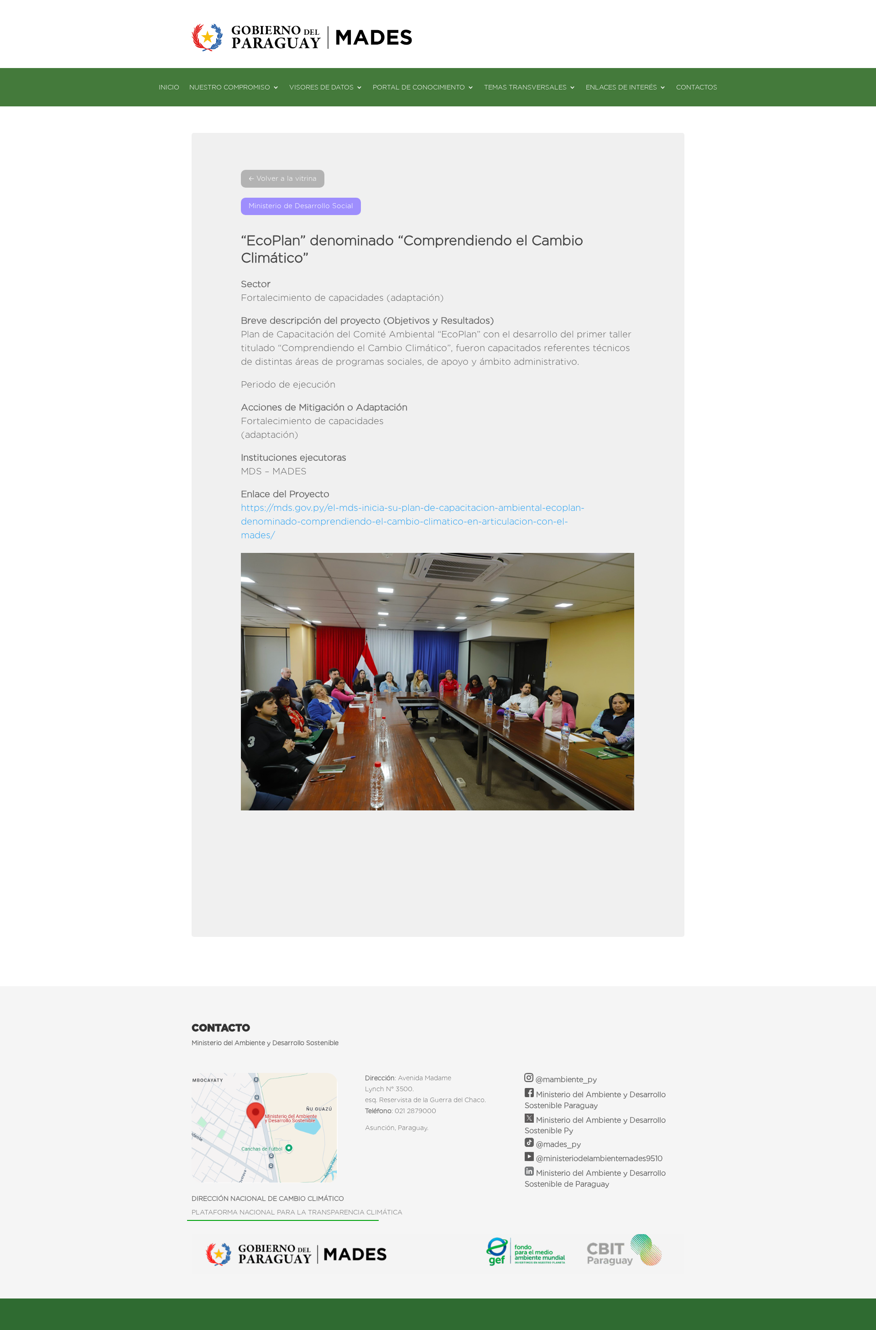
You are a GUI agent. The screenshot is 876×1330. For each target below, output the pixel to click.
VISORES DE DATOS (321, 87)
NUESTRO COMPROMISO (229, 87)
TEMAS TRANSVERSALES (525, 87)
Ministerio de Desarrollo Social (301, 206)
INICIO (169, 87)
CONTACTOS (696, 87)
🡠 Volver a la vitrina (283, 178)
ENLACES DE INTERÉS (621, 87)
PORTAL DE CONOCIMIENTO (419, 87)
